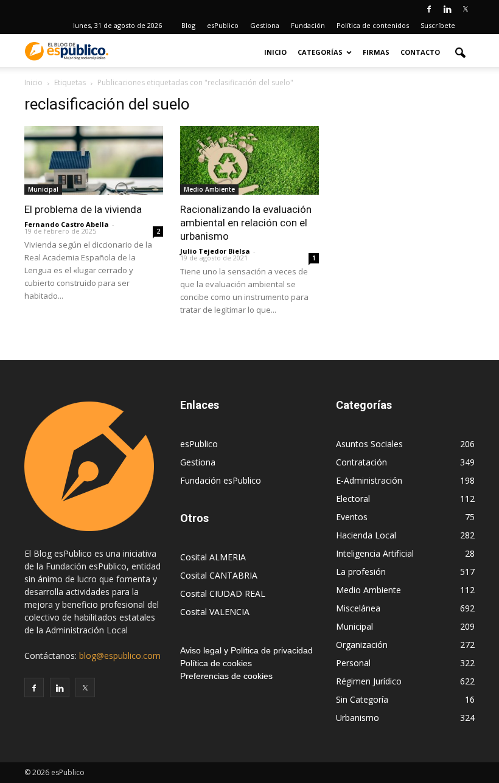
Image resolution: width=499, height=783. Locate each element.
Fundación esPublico (220, 480)
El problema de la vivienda (83, 209)
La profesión (361, 571)
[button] (460, 52)
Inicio (275, 52)
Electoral (353, 498)
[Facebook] (429, 8)
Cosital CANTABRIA (218, 575)
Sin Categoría (362, 699)
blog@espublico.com (120, 655)
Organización (362, 644)
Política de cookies (216, 663)
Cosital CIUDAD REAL (222, 593)
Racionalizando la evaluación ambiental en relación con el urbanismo (246, 222)
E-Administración (369, 480)
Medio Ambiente (209, 189)
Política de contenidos (373, 25)
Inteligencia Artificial (375, 553)
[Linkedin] (447, 8)
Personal (353, 663)
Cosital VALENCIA (215, 612)
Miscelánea (358, 608)
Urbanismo (357, 717)
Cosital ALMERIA (213, 557)
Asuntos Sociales (369, 444)
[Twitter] (465, 8)
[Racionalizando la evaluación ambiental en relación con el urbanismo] (249, 160)
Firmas (376, 52)
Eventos (352, 517)
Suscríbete (437, 25)
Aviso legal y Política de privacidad (246, 650)
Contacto (420, 52)
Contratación (361, 462)
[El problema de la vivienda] (93, 160)
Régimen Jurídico (369, 681)
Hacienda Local (366, 535)
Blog (188, 25)
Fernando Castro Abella (66, 224)
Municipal (43, 189)
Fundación (308, 25)
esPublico (223, 25)
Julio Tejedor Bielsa (215, 251)
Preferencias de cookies (226, 676)
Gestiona (264, 25)
